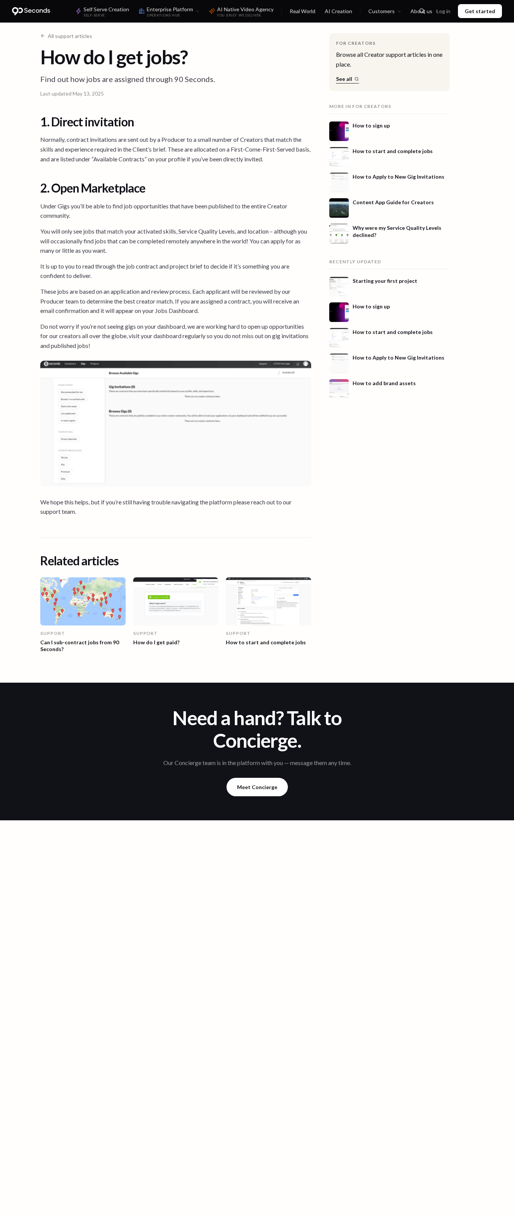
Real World (302, 11)
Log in (443, 11)
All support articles (70, 36)
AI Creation (338, 11)
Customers (381, 11)
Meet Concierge (257, 787)
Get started (480, 11)
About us (421, 11)
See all (344, 79)
